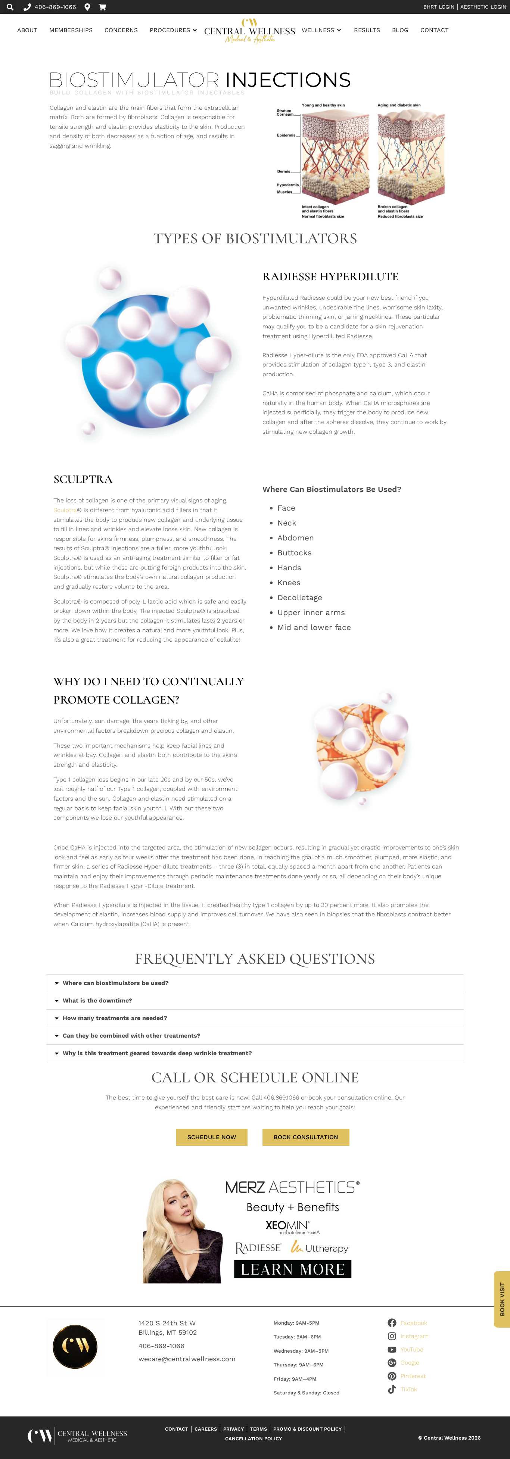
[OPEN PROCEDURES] (195, 30)
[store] (104, 7)
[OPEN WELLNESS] (339, 30)
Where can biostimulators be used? (116, 982)
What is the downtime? (97, 1000)
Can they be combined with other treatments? (131, 1035)
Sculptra (65, 510)
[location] (89, 7)
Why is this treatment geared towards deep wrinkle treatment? (157, 1053)
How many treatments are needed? (115, 1018)
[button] (10, 7)
